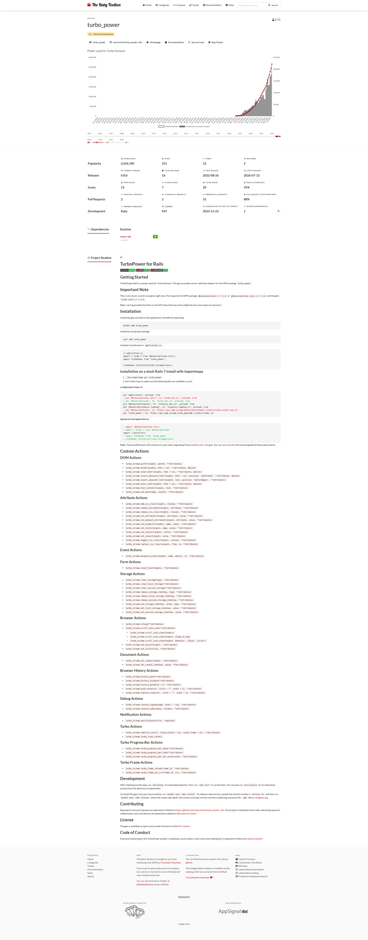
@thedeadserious (145, 884)
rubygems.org (261, 797)
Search (90, 876)
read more (227, 444)
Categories (92, 862)
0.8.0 (124, 175)
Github (164, 884)
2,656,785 (127, 163)
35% (247, 187)
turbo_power (103, 24)
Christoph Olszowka (170, 862)
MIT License (184, 826)
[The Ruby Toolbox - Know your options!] (104, 5)
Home (90, 859)
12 (204, 163)
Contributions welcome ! (200, 877)
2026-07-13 (252, 175)
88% (247, 199)
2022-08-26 (211, 175)
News (90, 872)
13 (122, 187)
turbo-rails (203, 444)
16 (163, 175)
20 (204, 187)
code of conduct (188, 813)
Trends (90, 866)
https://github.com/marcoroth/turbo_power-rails (200, 810)
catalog (189, 871)
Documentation (95, 869)
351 (164, 163)
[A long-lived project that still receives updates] (155, 237)
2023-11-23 (211, 211)
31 (204, 199)
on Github (222, 871)
